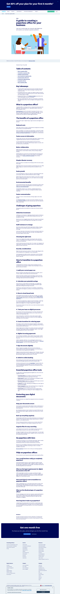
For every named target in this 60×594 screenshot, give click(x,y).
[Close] (53, 588)
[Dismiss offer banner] (58, 1)
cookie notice (24, 590)
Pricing (8, 11)
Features (12, 11)
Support (36, 11)
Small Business (19, 11)
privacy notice (29, 590)
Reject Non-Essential (43, 589)
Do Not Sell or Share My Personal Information (14, 592)
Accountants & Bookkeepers (28, 11)
